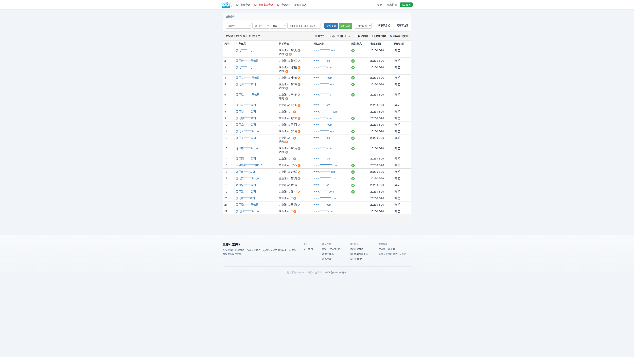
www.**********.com (324, 172)
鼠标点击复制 (400, 36)
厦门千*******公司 (246, 138)
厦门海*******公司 (246, 84)
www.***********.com (325, 198)
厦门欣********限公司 (248, 94)
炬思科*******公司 (246, 185)
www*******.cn (322, 60)
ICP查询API (283, 4)
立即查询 (331, 25)
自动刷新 (363, 36)
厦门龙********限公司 (248, 131)
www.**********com (324, 50)
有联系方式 (384, 25)
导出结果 (345, 25)
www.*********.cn (323, 94)
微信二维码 (328, 254)
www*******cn (321, 185)
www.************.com (325, 111)
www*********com (323, 211)
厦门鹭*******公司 (246, 191)
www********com (323, 67)
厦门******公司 (244, 50)
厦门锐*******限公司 (247, 204)
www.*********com (324, 84)
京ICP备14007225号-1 (335, 272)
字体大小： (321, 36)
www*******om (322, 105)
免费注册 (392, 4)
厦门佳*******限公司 (247, 60)
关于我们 (308, 249)
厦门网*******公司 (246, 158)
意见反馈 (326, 258)
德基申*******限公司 (247, 148)
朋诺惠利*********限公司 (249, 165)
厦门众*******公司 (246, 124)
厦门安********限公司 (248, 178)
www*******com (322, 204)
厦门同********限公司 (248, 211)
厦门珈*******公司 (246, 118)
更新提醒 (380, 36)
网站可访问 (402, 25)
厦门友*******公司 (246, 105)
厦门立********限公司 (248, 77)
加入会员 (406, 4)
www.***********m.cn (325, 178)
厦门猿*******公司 (246, 111)
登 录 (380, 4)
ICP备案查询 (243, 4)
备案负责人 (300, 4)
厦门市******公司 (245, 172)
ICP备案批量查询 (263, 4)
